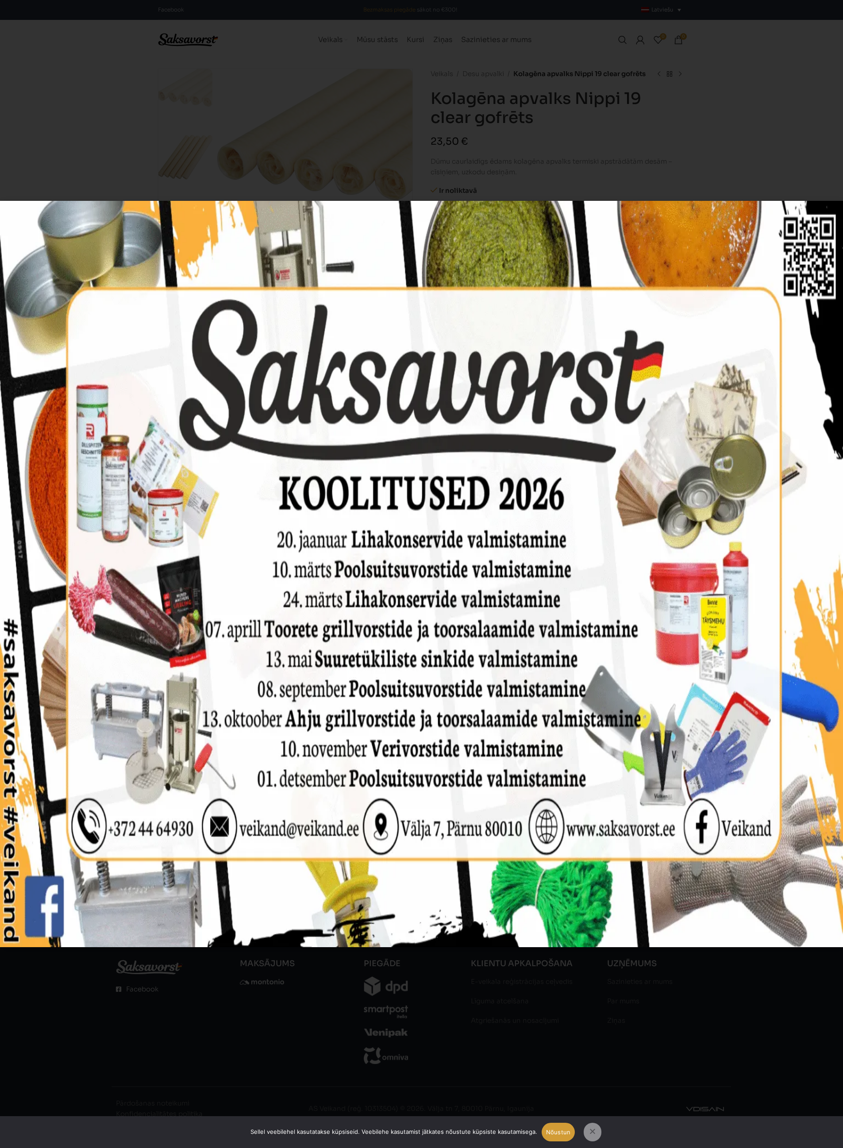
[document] (421, 574)
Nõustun (558, 1132)
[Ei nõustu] (592, 1132)
